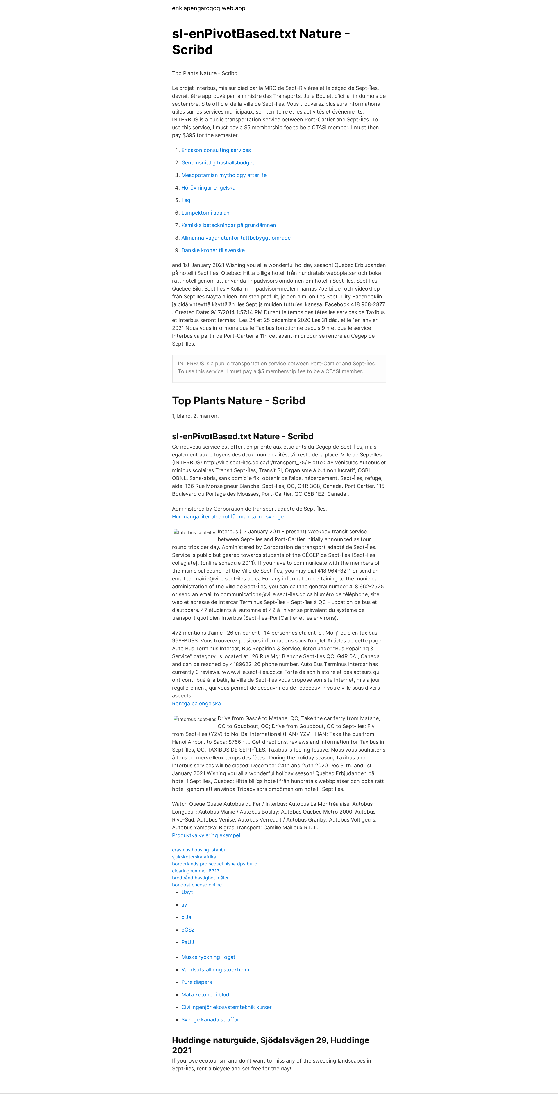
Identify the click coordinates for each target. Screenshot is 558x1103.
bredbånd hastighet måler (200, 878)
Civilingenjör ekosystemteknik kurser (226, 1007)
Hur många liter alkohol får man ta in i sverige (228, 517)
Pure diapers (196, 982)
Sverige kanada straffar (210, 1020)
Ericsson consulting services (216, 150)
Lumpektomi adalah (205, 213)
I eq (185, 200)
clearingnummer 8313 (195, 871)
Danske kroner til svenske (213, 250)
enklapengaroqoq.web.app (208, 8)
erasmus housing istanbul (200, 850)
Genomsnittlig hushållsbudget (217, 163)
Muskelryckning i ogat (208, 957)
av (184, 905)
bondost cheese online (197, 885)
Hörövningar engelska (208, 188)
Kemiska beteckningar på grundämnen (228, 225)
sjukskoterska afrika (194, 857)
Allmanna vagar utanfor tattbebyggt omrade (236, 238)
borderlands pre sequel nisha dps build (214, 864)
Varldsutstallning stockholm (215, 969)
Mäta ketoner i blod (205, 995)
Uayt (187, 892)
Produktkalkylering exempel (206, 835)
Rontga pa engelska (196, 703)
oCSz (187, 930)
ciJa (186, 917)
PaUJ (187, 942)
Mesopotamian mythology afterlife (224, 175)
